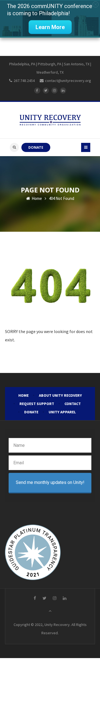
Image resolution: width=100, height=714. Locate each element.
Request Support (36, 403)
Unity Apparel (62, 411)
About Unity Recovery (60, 395)
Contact (72, 403)
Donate (31, 411)
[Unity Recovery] (50, 120)
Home (36, 198)
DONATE (35, 147)
